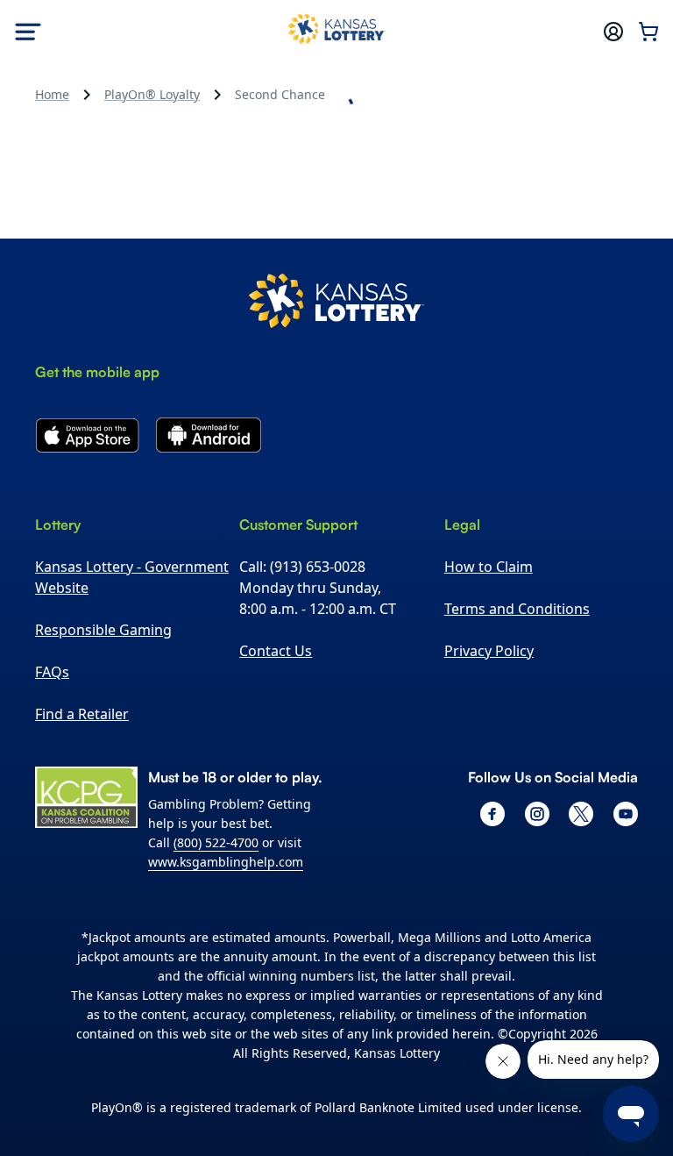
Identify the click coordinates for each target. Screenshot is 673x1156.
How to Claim (488, 566)
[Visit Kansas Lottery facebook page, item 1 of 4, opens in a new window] (492, 814)
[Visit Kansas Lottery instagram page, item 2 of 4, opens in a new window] (537, 814)
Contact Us (275, 650)
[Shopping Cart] (648, 31)
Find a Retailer (82, 714)
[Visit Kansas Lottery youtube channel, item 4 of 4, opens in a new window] (625, 814)
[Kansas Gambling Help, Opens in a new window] (86, 797)
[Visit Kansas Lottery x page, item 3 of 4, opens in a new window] (581, 814)
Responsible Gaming (103, 629)
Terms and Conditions (517, 608)
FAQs (52, 671)
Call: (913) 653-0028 (302, 566)
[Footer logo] (336, 303)
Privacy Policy (489, 650)
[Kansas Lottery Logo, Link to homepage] (336, 32)
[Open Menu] (28, 32)
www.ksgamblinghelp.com (225, 861)
